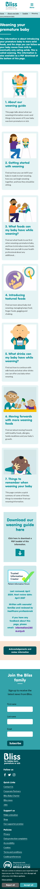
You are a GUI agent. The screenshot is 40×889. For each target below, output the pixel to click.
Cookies (7, 847)
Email (9, 729)
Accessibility (9, 843)
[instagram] (14, 774)
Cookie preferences (12, 857)
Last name (11, 716)
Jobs (6, 805)
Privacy (7, 834)
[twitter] (9, 774)
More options (7, 879)
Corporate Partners (12, 791)
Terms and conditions (13, 852)
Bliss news (8, 800)
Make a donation (11, 815)
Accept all (28, 885)
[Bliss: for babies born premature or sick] (11, 6)
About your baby (13, 13)
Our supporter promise (13, 824)
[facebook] (5, 774)
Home (2, 13)
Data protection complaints (15, 839)
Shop (6, 819)
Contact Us (8, 787)
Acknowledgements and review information (20, 650)
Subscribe (15, 743)
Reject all (10, 885)
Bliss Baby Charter (12, 796)
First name (11, 704)
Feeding (25, 13)
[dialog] (20, 878)
